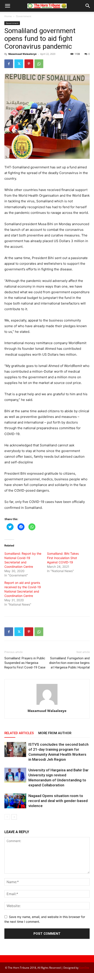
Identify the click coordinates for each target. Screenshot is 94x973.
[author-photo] (47, 705)
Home (8, 16)
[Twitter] (18, 63)
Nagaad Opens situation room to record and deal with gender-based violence (58, 801)
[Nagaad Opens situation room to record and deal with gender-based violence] (15, 800)
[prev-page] (7, 817)
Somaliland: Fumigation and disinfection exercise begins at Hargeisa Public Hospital (69, 662)
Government (23, 16)
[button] (7, 6)
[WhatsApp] (39, 63)
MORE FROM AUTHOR (54, 733)
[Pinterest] (28, 63)
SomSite (84, 968)
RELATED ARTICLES (19, 733)
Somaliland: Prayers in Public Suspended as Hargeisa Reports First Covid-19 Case (24, 662)
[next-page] (14, 817)
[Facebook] (8, 63)
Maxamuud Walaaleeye (22, 53)
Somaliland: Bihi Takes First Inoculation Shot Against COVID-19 (63, 558)
